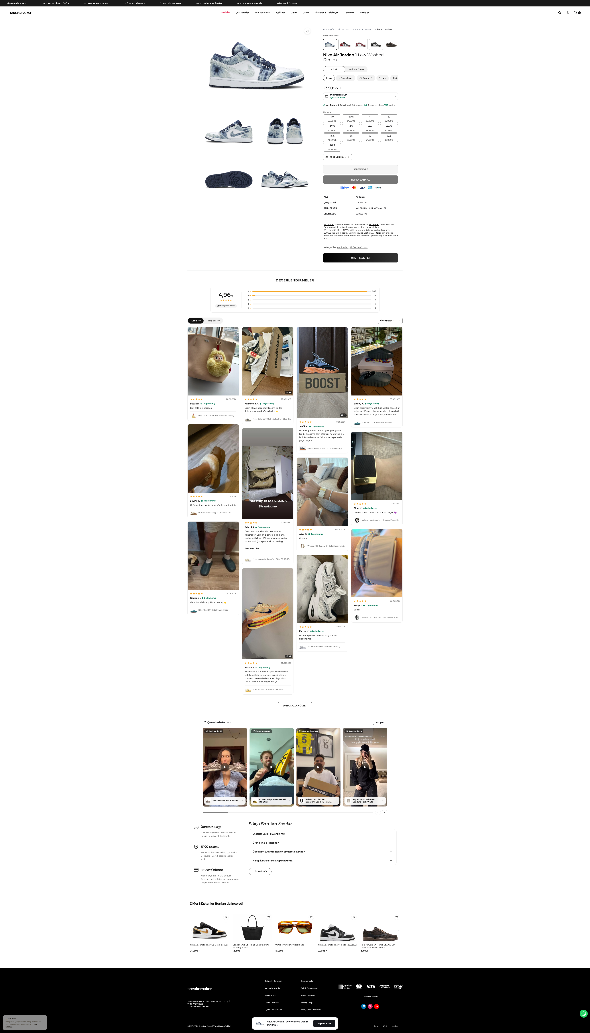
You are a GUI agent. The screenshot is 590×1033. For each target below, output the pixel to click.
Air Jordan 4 (366, 78)
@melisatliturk (355, 731)
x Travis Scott (345, 78)
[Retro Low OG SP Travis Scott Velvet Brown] (391, 44)
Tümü (196, 320)
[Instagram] (370, 1006)
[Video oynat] (225, 767)
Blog (376, 1026)
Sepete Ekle (360, 169)
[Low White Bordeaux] (361, 44)
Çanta (306, 12)
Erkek (334, 69)
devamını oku (252, 548)
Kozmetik (349, 12)
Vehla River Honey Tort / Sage (204, 945)
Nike (327, 54)
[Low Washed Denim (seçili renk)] (330, 44)
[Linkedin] (363, 1006)
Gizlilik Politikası (272, 1002)
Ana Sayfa (328, 29)
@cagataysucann (263, 731)
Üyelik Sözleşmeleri (273, 1010)
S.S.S (385, 1026)
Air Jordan (343, 29)
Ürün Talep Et (360, 257)
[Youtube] (376, 1006)
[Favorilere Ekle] (307, 31)
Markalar (364, 12)
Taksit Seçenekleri (309, 988)
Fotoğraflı (213, 320)
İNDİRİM (225, 12)
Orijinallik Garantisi (273, 981)
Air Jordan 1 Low (362, 29)
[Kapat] (44, 1018)
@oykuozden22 (215, 731)
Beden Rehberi (308, 995)
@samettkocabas (310, 731)
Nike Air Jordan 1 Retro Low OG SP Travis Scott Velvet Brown (292, 946)
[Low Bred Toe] (345, 44)
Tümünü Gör (260, 871)
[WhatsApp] (584, 1014)
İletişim (394, 1026)
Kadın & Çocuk (356, 69)
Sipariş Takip (307, 1002)
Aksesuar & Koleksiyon (326, 12)
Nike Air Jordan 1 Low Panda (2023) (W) (252, 945)
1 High (382, 78)
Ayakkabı (280, 12)
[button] (311, 291)
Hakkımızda (270, 995)
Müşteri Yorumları (273, 988)
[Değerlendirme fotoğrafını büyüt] (213, 361)
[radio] (332, 118)
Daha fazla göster (295, 705)
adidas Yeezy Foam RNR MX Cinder (335, 945)
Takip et (380, 722)
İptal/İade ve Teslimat (311, 1010)
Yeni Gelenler (262, 12)
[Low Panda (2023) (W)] (376, 44)
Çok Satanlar (242, 12)
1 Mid (395, 78)
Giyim (294, 12)
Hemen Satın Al (360, 179)
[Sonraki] (384, 812)
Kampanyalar (307, 981)
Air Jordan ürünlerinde (338, 105)
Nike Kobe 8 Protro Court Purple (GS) (379, 945)
